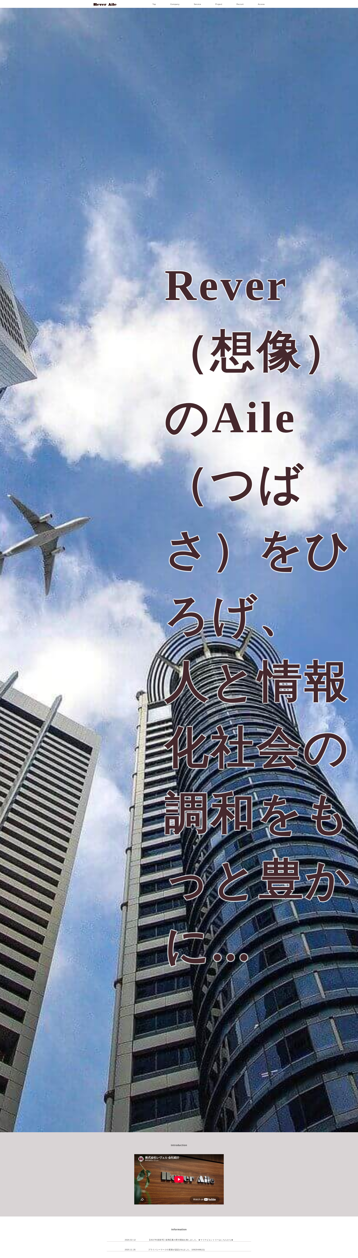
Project (218, 4)
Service (197, 4)
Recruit (239, 4)
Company (175, 4)
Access (261, 4)
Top (154, 4)
